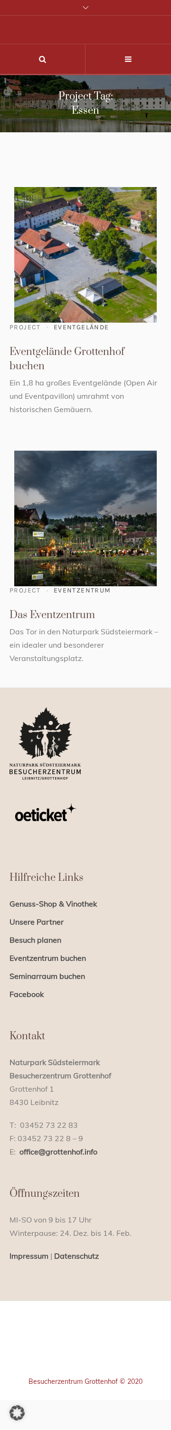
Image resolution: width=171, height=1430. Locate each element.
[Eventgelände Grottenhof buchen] (85, 251)
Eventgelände (81, 327)
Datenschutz (76, 1256)
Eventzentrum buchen (48, 958)
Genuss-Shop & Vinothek (53, 903)
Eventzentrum (82, 590)
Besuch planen (35, 940)
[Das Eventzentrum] (85, 515)
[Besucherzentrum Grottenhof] (86, 1351)
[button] (17, 1413)
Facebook (27, 994)
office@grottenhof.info (58, 1151)
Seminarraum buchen (47, 976)
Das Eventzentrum (52, 615)
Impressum (29, 1256)
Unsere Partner (37, 922)
